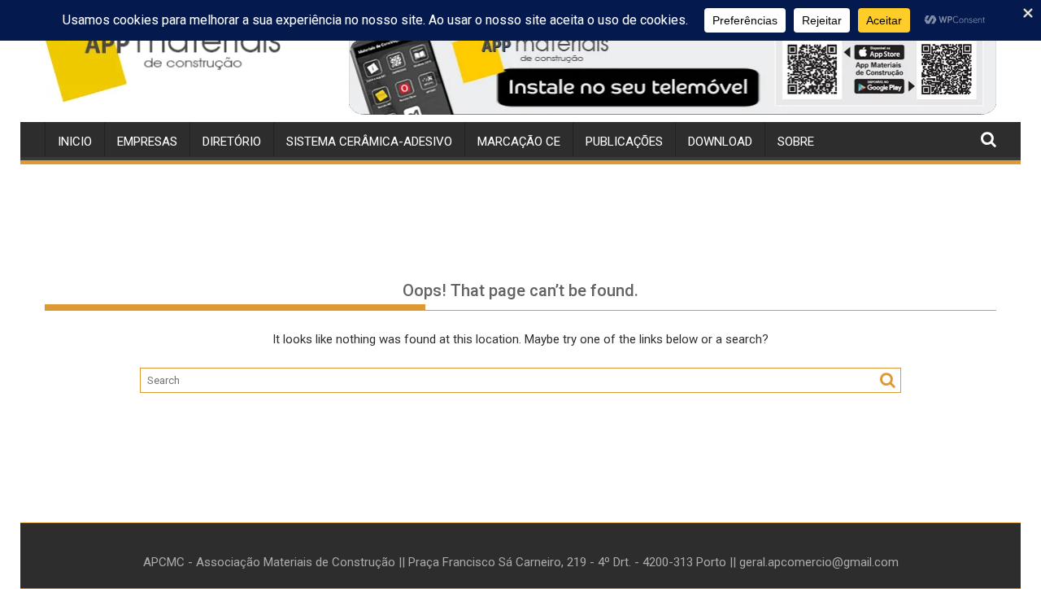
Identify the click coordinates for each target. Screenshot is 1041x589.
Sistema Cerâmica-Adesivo (369, 141)
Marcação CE (518, 141)
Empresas (147, 141)
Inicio (75, 141)
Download (720, 141)
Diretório (232, 141)
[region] (672, 67)
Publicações (624, 141)
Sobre (795, 141)
